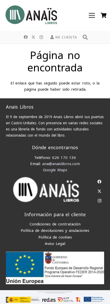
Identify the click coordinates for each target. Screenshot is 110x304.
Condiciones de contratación (55, 224)
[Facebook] (26, 37)
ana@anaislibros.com (61, 164)
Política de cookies (55, 237)
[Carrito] (103, 15)
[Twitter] (33, 37)
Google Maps (55, 170)
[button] (85, 37)
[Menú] (92, 15)
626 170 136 (64, 157)
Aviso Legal (55, 243)
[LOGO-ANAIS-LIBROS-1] (31, 15)
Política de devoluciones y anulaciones (55, 230)
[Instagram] (41, 37)
